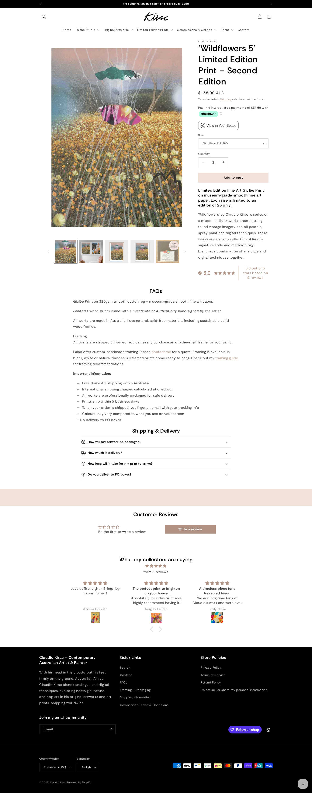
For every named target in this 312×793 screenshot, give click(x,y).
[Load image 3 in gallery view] (116, 251)
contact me (161, 352)
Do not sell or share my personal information (234, 690)
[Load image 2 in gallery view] (91, 251)
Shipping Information (135, 697)
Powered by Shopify (79, 782)
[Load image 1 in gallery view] (65, 251)
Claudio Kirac (58, 782)
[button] (44, 16)
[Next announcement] (271, 4)
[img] (156, 566)
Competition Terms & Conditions (144, 705)
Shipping (225, 99)
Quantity (204, 154)
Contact (126, 675)
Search (125, 667)
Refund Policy (211, 682)
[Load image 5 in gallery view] (167, 251)
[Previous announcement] (40, 4)
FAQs (123, 682)
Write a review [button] (190, 529)
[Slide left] (48, 251)
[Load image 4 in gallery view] (142, 251)
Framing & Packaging (135, 690)
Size (201, 135)
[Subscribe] (110, 729)
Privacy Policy (211, 667)
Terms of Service (213, 675)
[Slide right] (185, 251)
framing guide (226, 358)
